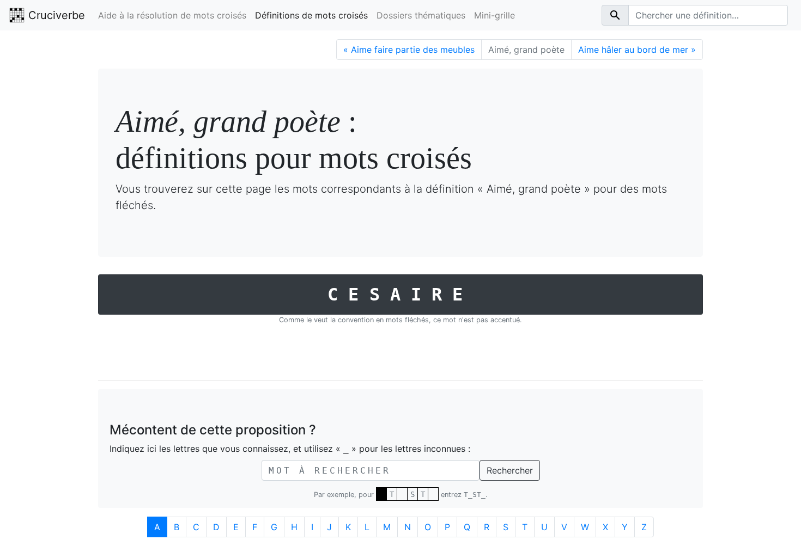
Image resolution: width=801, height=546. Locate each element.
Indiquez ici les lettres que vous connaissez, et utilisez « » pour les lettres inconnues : (290, 448)
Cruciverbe (55, 15)
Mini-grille (494, 15)
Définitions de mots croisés (311, 15)
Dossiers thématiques (421, 15)
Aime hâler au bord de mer (637, 49)
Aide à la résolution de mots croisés (172, 15)
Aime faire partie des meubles (409, 49)
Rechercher (510, 470)
